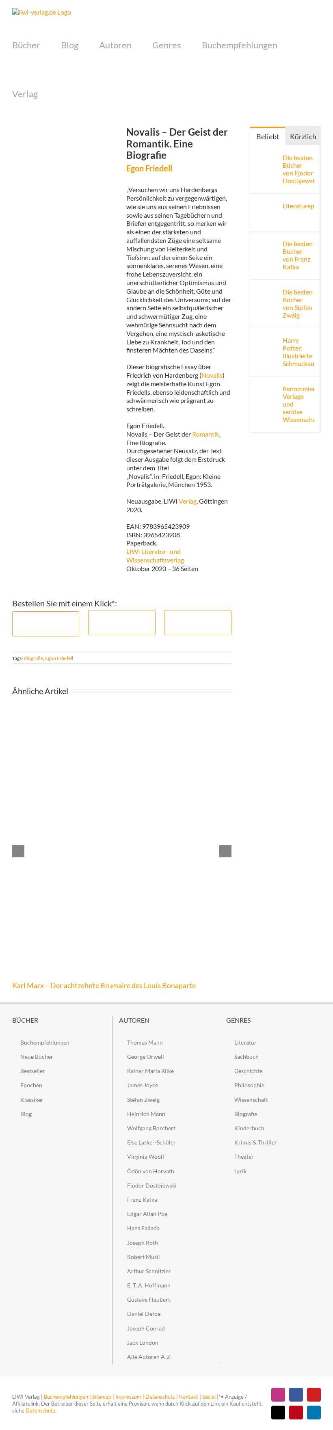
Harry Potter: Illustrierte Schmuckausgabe (298, 351)
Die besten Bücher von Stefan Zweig (298, 303)
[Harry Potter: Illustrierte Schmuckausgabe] (266, 340)
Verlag (188, 501)
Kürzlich (303, 136)
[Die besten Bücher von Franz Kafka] (266, 243)
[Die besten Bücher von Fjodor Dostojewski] (266, 157)
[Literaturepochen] (266, 206)
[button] (51, 93)
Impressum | (129, 1396)
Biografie (33, 658)
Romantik (205, 434)
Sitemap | (103, 1396)
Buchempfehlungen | (67, 1396)
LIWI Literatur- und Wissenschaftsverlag (155, 555)
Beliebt (267, 136)
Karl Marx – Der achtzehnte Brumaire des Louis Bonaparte (104, 985)
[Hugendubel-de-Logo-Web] (198, 617)
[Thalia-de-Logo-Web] (122, 617)
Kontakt (188, 1396)
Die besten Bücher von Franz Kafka (298, 255)
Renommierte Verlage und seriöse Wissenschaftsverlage (298, 404)
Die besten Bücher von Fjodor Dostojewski (298, 169)
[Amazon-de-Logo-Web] (46, 619)
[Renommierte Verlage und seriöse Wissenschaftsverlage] (266, 388)
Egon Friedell (59, 658)
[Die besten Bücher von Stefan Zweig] (266, 292)
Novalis (212, 375)
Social (209, 1396)
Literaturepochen (298, 206)
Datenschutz (160, 1396)
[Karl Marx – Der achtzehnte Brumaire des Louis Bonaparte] (121, 715)
